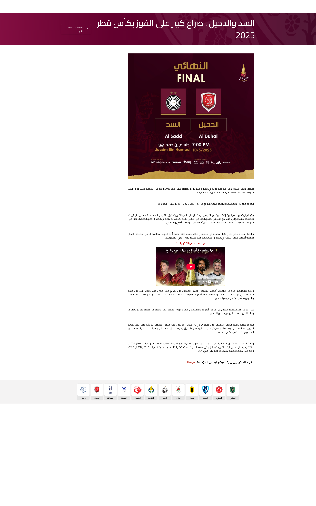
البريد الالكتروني (77, 260)
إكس (111, 260)
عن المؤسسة (86, 429)
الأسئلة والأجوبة (250, 485)
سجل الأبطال (251, 458)
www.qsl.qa (231, 498)
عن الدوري (252, 454)
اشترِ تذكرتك (15, 7)
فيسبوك (110, 253)
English (34, 6)
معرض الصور (119, 433)
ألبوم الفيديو (119, 437)
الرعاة (254, 470)
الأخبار (122, 429)
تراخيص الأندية (86, 454)
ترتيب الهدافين (251, 446)
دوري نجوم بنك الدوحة (218, 7)
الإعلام (138, 7)
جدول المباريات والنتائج (214, 433)
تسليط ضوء (122, 7)
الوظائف (88, 441)
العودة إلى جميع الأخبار (75, 29)
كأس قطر (180, 7)
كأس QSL (164, 7)
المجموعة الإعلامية (116, 441)
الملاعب (253, 466)
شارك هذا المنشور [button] (107, 245)
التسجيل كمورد (86, 449)
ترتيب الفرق (252, 441)
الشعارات (121, 449)
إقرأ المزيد (111, 140)
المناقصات (87, 437)
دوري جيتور (196, 7)
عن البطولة (153, 449)
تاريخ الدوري (252, 450)
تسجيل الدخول (52, 6)
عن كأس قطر (185, 445)
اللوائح (89, 458)
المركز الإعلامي (118, 445)
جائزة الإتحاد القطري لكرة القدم (96, 7)
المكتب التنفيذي (85, 433)
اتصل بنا (253, 481)
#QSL (72, 7)
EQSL (149, 7)
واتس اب (80, 253)
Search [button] (4, 6)
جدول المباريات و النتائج (247, 437)
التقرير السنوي (86, 445)
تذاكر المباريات (251, 462)
